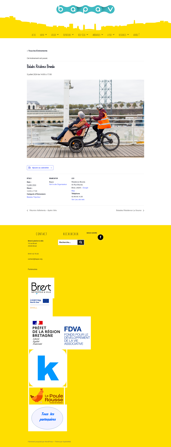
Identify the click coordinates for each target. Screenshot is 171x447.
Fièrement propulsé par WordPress (40, 442)
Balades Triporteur (33, 197)
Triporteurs (67, 34)
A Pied (109, 34)
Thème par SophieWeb (63, 442)
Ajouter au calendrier (40, 167)
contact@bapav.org (35, 259)
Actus (34, 34)
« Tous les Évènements (37, 50)
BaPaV (42, 34)
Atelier (53, 34)
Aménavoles (96, 34)
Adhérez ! (136, 34)
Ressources (122, 34)
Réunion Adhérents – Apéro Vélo (43, 210)
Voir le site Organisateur (58, 184)
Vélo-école (81, 34)
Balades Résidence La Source (129, 210)
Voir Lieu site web (78, 199)
